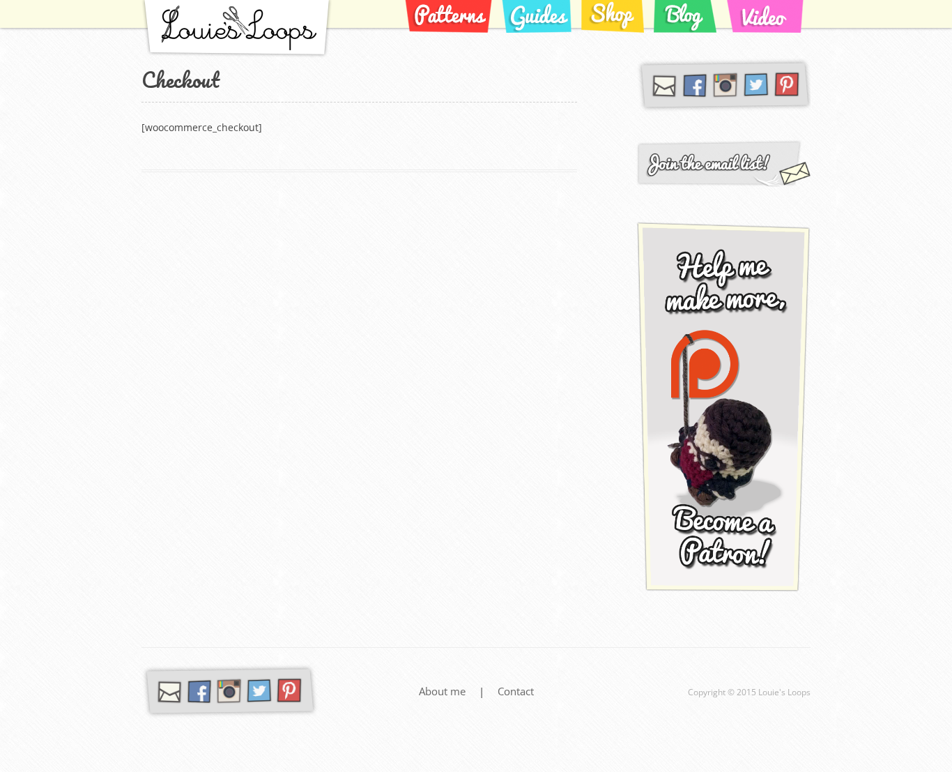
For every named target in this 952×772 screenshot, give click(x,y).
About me (443, 691)
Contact (516, 691)
